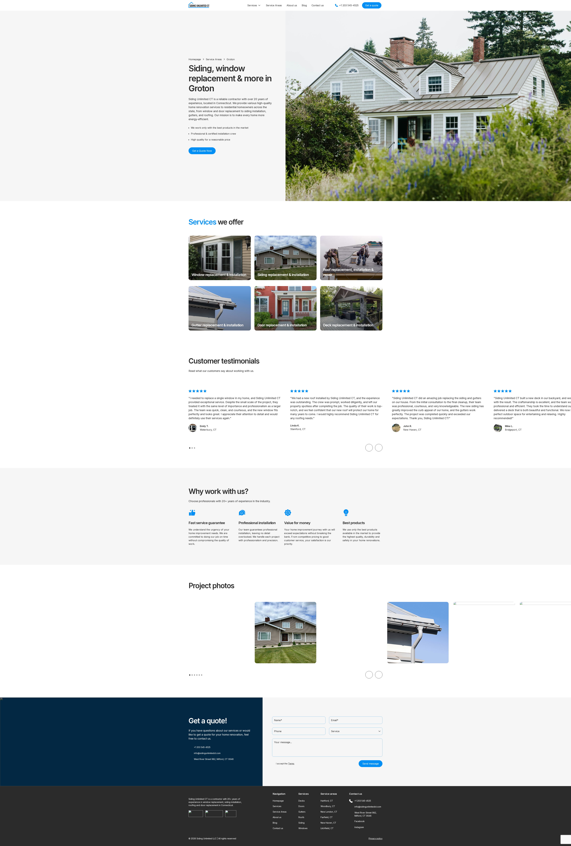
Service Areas (274, 5)
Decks (301, 800)
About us (292, 5)
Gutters (301, 811)
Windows (303, 828)
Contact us (318, 5)
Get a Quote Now (202, 150)
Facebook (359, 821)
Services (252, 5)
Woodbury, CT (328, 806)
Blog (304, 5)
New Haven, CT (328, 822)
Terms (291, 763)
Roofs (301, 817)
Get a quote (371, 5)
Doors (301, 806)
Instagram (359, 827)
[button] (369, 447)
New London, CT (329, 811)
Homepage (195, 59)
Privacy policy (375, 838)
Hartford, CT (327, 800)
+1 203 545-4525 (202, 747)
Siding (301, 822)
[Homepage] (199, 7)
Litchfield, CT (327, 828)
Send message (370, 763)
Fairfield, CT (327, 817)
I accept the (285, 763)
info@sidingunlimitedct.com (207, 753)
